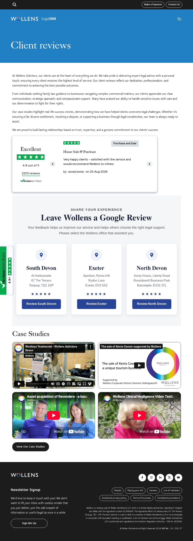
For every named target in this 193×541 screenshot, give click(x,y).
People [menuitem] (117, 490)
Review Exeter (96, 303)
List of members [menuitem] (172, 490)
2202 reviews (31, 173)
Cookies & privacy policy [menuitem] (114, 497)
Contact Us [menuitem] (174, 4)
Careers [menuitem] (153, 490)
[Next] (149, 164)
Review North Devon (151, 303)
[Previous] (53, 164)
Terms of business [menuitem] (142, 497)
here (163, 518)
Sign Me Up (29, 523)
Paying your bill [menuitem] (135, 490)
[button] (14, 4)
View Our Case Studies (30, 446)
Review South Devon (41, 303)
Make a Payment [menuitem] (153, 4)
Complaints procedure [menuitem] (168, 497)
